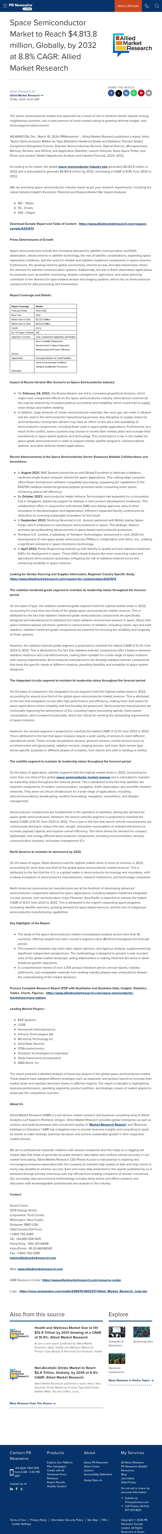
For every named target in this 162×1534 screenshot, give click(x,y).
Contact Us (17, 1484)
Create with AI (55, 1470)
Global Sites (91, 1480)
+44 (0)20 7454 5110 (26, 1468)
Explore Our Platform (60, 1462)
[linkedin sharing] (126, 93)
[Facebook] (16, 1489)
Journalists (127, 1478)
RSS (104, 1520)
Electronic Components (116, 1370)
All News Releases (132, 1462)
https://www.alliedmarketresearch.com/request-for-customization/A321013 (63, 579)
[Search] (157, 6)
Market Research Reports (107, 1124)
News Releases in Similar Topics (129, 1381)
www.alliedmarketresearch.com (40, 1269)
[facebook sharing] (111, 93)
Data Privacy (128, 1482)
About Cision (92, 1466)
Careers (89, 1470)
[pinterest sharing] (141, 93)
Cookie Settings (21, 1524)
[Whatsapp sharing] (133, 93)
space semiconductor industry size (82, 166)
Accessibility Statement (98, 1474)
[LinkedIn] (12, 1489)
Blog (124, 1474)
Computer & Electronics (116, 1343)
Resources (127, 1470)
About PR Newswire (96, 1462)
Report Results (56, 1482)
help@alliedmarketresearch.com (33, 1258)
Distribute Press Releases (57, 1476)
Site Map (92, 1520)
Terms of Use (18, 1520)
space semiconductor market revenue (83, 777)
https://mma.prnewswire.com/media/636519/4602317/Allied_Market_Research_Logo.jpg (83, 1291)
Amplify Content (56, 1486)
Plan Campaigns (56, 1466)
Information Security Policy (67, 1520)
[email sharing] (148, 93)
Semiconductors (143, 1341)
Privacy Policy (38, 1520)
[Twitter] (21, 1489)
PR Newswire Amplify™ (134, 1466)
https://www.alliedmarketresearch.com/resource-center (81, 1280)
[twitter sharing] (118, 94)
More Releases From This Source (31, 1404)
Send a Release (128, 6)
